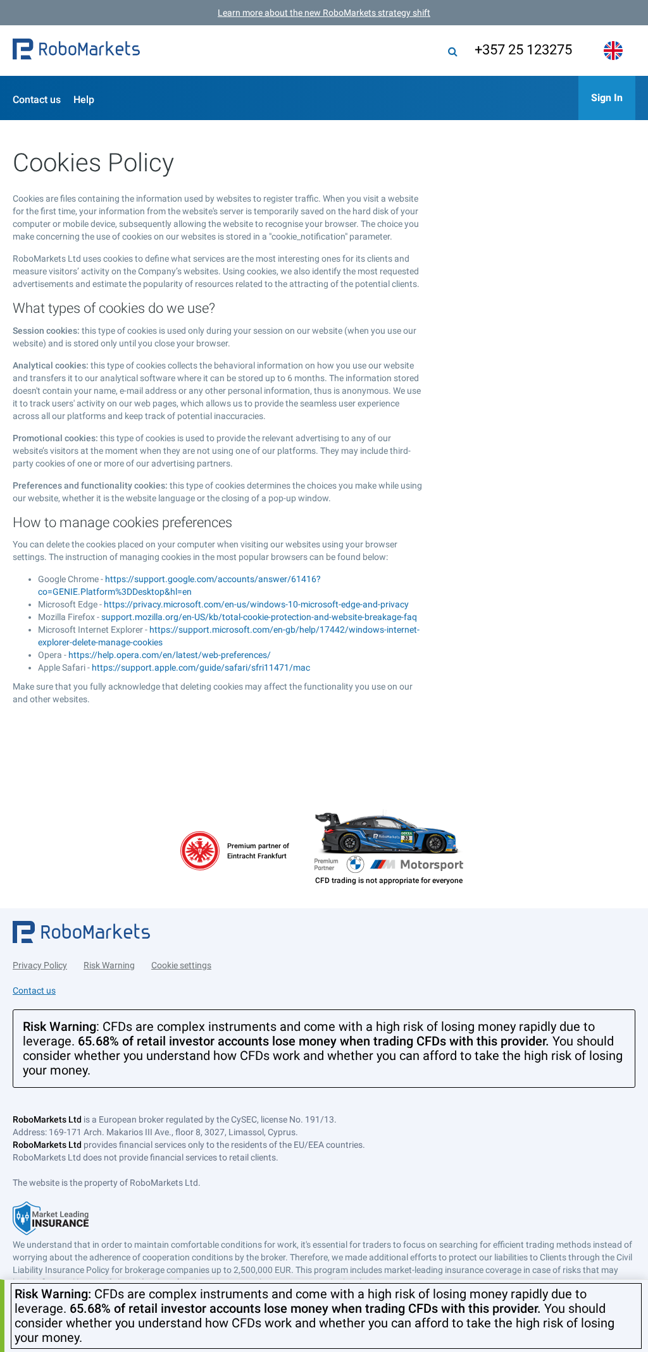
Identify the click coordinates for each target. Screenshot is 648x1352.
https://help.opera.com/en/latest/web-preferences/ (169, 655)
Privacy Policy (40, 965)
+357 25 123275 (523, 50)
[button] (76, 50)
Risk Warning (109, 965)
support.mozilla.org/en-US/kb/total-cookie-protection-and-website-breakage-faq (259, 617)
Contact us (37, 100)
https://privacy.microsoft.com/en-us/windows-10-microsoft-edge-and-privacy (256, 604)
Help (83, 100)
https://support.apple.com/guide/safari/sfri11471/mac (201, 667)
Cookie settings (181, 965)
